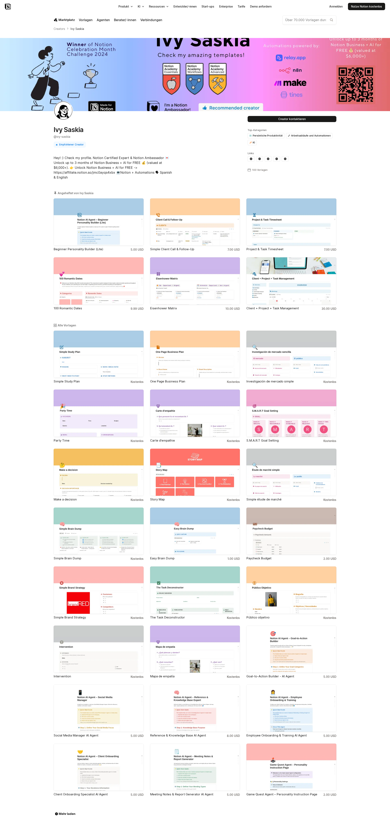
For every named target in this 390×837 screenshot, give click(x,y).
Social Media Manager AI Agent (76, 735)
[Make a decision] (99, 472)
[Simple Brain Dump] (99, 531)
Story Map (157, 499)
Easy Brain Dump (162, 558)
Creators (59, 28)
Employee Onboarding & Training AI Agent (276, 735)
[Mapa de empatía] (195, 649)
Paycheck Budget (258, 558)
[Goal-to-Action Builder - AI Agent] (291, 649)
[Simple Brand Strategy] (99, 590)
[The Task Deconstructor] (195, 590)
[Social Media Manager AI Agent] (99, 708)
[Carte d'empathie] (195, 413)
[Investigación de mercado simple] (291, 354)
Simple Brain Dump (67, 558)
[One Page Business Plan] (195, 354)
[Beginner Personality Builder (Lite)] (99, 222)
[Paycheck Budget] (291, 531)
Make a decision (65, 499)
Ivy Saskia (77, 28)
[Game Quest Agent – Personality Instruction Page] (291, 767)
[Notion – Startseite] (8, 6)
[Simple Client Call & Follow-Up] (195, 222)
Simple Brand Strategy (70, 617)
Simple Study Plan (67, 381)
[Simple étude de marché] (291, 472)
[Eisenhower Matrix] (195, 280)
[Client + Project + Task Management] (291, 280)
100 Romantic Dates (68, 308)
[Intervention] (99, 649)
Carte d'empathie (162, 440)
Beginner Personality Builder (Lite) (78, 249)
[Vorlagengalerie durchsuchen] (331, 20)
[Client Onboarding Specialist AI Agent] (99, 767)
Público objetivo (258, 617)
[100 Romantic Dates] (99, 280)
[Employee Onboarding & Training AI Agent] (291, 708)
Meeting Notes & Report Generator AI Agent (181, 794)
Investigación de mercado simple (270, 381)
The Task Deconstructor (167, 617)
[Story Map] (195, 472)
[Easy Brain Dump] (195, 531)
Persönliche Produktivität (268, 135)
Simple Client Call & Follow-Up (172, 249)
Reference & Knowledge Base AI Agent (178, 735)
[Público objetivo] (291, 590)
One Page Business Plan (167, 381)
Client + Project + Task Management (272, 308)
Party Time (61, 440)
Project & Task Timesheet (264, 249)
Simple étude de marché (264, 499)
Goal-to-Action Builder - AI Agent (270, 676)
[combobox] (309, 19)
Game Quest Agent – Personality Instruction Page (281, 794)
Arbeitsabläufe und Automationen (311, 135)
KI (254, 142)
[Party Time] (99, 413)
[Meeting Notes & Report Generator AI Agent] (195, 767)
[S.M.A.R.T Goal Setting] (291, 413)
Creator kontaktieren (292, 119)
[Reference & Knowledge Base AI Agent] (195, 708)
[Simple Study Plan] (99, 354)
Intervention (62, 676)
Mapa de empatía (162, 676)
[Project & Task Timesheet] (291, 222)
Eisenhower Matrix (163, 308)
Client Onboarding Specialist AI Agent (81, 794)
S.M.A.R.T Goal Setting (262, 440)
